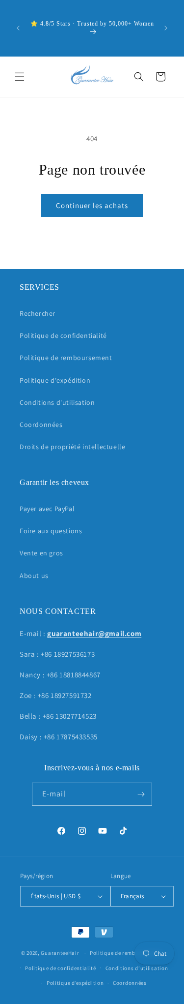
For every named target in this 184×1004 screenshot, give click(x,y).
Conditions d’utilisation (136, 968)
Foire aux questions (51, 530)
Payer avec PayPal (47, 508)
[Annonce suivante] (166, 28)
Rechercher (37, 313)
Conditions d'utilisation (57, 402)
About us (34, 575)
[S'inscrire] (141, 794)
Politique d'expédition (55, 380)
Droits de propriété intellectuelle (72, 446)
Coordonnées (41, 424)
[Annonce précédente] (18, 28)
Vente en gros (41, 552)
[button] (19, 77)
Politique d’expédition (75, 982)
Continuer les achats (92, 205)
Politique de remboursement (66, 357)
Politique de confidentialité (63, 335)
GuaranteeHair (60, 952)
